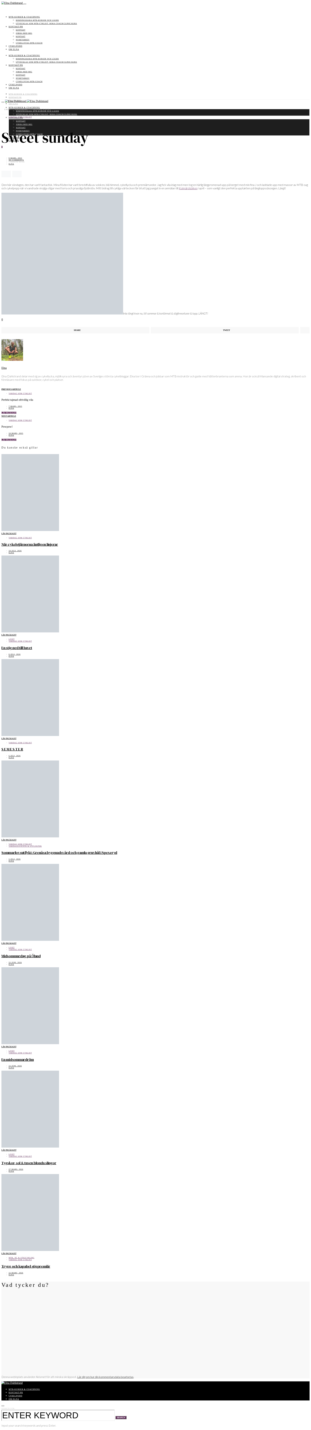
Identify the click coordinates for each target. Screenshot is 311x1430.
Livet (12, 639)
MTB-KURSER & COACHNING (24, 17)
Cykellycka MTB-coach (29, 43)
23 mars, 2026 (16, 1273)
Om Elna (14, 49)
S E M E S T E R (12, 749)
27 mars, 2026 (16, 1169)
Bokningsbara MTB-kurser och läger (37, 20)
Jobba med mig (24, 33)
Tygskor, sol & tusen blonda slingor (28, 1162)
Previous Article (11, 389)
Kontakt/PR (16, 27)
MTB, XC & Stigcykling (21, 1258)
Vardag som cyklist (20, 117)
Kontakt (20, 30)
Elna (11, 164)
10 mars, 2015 (16, 433)
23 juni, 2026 (15, 962)
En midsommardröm (17, 1059)
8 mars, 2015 (15, 158)
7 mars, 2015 (15, 406)
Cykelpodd (15, 46)
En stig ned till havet (16, 647)
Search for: (8, 1408)
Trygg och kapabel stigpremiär (25, 1266)
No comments (16, 160)
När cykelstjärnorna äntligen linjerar (29, 544)
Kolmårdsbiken (188, 188)
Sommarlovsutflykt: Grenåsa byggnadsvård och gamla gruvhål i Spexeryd (59, 852)
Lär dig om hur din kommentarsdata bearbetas (105, 1376)
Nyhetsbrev (23, 40)
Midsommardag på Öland (21, 955)
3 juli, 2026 (15, 859)
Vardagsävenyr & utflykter (25, 846)
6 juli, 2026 (15, 756)
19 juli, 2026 (15, 551)
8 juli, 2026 (15, 654)
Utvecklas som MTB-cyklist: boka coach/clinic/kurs (46, 23)
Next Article (8, 416)
